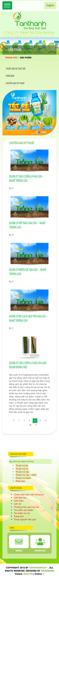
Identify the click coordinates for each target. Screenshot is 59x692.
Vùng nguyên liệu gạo (25, 519)
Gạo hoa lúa (20, 497)
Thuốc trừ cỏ (22, 468)
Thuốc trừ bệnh (23, 477)
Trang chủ (11, 57)
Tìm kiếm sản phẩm (23, 510)
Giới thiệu (19, 500)
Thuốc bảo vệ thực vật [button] (16, 69)
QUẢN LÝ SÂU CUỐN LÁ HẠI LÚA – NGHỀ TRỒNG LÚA (26, 179)
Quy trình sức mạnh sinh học (21, 461)
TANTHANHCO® (38, 567)
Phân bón (20, 481)
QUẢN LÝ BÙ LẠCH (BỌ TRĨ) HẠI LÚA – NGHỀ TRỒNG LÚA (28, 319)
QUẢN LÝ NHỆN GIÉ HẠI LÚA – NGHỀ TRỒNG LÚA (27, 272)
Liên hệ (17, 503)
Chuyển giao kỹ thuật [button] (15, 83)
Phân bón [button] (10, 76)
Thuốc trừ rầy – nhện (26, 474)
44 (30, 425)
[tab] (29, 69)
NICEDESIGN (47, 570)
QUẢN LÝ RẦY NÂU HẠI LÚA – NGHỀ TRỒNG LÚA (27, 225)
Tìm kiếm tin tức (22, 513)
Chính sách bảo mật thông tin (29, 494)
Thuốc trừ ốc (22, 465)
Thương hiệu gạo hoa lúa (26, 506)
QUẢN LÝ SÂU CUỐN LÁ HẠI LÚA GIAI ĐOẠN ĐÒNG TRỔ (27, 365)
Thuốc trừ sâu (22, 471)
